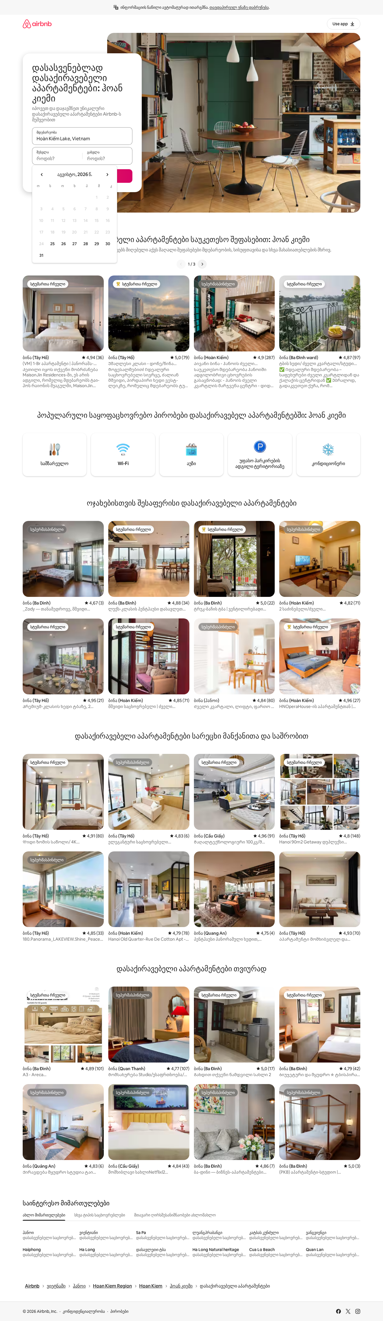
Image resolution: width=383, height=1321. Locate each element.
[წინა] (181, 264)
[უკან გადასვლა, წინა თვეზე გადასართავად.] (42, 174)
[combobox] (82, 138)
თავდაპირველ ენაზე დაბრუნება (239, 7)
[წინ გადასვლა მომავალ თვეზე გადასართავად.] (107, 174)
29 (96, 243)
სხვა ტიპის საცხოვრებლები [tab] (99, 1215)
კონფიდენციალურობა (84, 1311)
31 (41, 255)
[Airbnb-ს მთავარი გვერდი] (37, 24)
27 (74, 243)
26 (63, 243)
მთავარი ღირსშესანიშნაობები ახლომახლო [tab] (175, 1215)
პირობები (119, 1311)
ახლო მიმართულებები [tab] (44, 1215)
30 (107, 243)
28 (85, 243)
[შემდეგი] (202, 264)
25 (52, 243)
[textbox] (57, 158)
